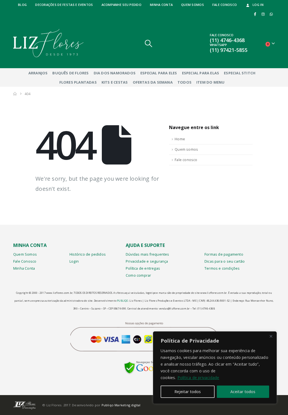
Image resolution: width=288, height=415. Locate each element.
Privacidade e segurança (147, 261)
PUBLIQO (122, 300)
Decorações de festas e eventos (64, 5)
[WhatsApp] (271, 14)
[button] (148, 43)
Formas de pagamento (223, 254)
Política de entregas (143, 268)
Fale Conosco (24, 261)
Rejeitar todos (187, 391)
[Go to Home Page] (15, 94)
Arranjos (38, 72)
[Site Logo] (48, 43)
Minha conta (161, 5)
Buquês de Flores (70, 72)
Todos (184, 82)
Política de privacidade (198, 377)
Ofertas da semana (153, 82)
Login (74, 261)
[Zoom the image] (144, 365)
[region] (215, 367)
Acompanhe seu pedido (122, 5)
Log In (258, 5)
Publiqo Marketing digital (121, 405)
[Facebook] (255, 14)
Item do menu (210, 82)
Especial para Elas (200, 72)
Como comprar (138, 275)
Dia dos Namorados (115, 72)
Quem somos (192, 5)
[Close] (270, 336)
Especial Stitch (239, 72)
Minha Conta (24, 268)
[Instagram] (263, 14)
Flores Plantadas (78, 82)
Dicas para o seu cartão (224, 261)
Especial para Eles (158, 72)
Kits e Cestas (115, 82)
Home (180, 139)
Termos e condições (222, 268)
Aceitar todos (242, 391)
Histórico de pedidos (87, 254)
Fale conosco (224, 5)
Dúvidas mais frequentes (147, 254)
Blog (22, 5)
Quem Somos (25, 254)
